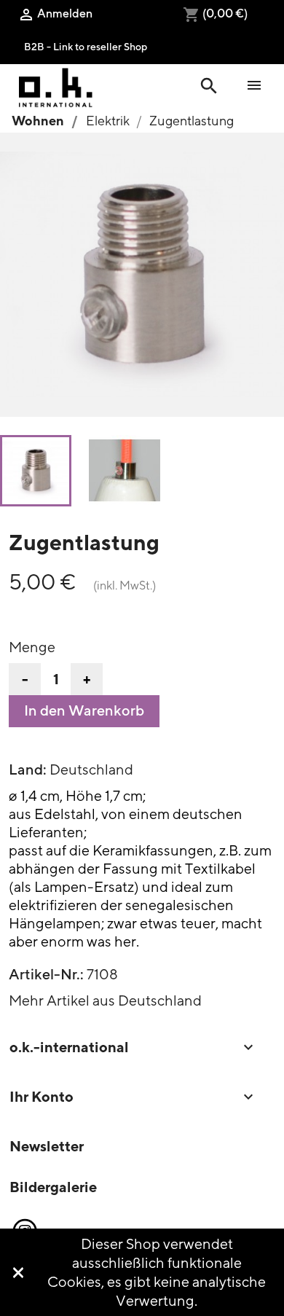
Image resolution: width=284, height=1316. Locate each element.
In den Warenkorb (84, 710)
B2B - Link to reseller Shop (85, 46)
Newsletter (46, 1146)
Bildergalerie (53, 1187)
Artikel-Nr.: (46, 974)
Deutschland (91, 769)
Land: (28, 769)
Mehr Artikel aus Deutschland (105, 1000)
